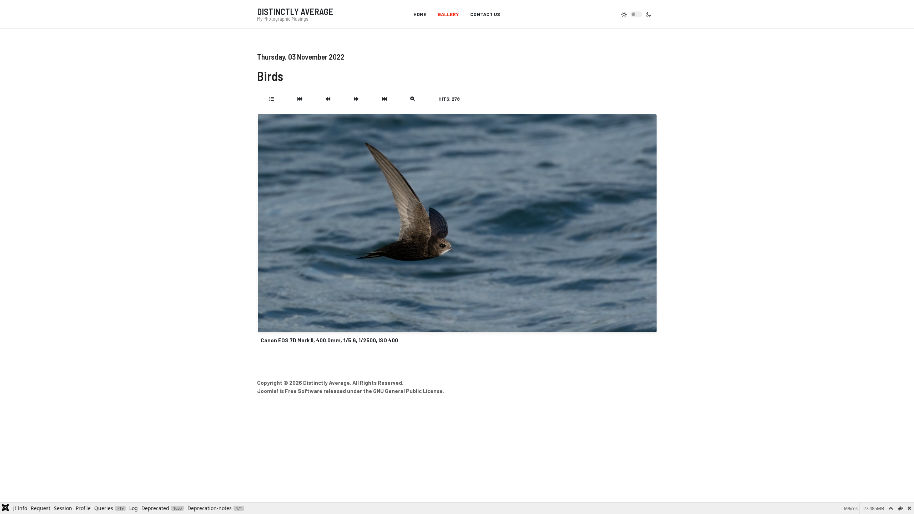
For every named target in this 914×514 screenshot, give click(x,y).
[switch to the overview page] (271, 98)
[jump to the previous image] (327, 98)
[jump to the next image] (356, 98)
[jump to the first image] (299, 98)
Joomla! (267, 391)
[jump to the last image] (384, 98)
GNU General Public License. (408, 391)
